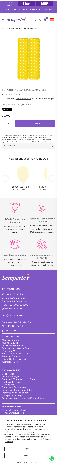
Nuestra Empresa (11, 340)
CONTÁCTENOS (11, 289)
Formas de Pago (10, 376)
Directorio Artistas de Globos (17, 348)
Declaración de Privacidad (15, 392)
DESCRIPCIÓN (10, 146)
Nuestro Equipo (10, 342)
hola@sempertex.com (13, 315)
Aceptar (27, 449)
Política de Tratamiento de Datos (19, 379)
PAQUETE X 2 (7, 109)
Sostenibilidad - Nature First (17, 353)
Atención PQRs (10, 361)
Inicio (4, 28)
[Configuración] (51, 19)
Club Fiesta (8, 373)
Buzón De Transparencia (14, 359)
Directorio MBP (10, 351)
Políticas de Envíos (11, 381)
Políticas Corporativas (13, 356)
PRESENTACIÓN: (16, 104)
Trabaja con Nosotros (13, 345)
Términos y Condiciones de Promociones (23, 398)
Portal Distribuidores (13, 412)
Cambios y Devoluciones (14, 387)
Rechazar (28, 455)
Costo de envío (23, 98)
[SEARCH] (34, 19)
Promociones (8, 384)
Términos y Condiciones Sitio (17, 390)
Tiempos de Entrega (12, 395)
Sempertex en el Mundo (14, 410)
